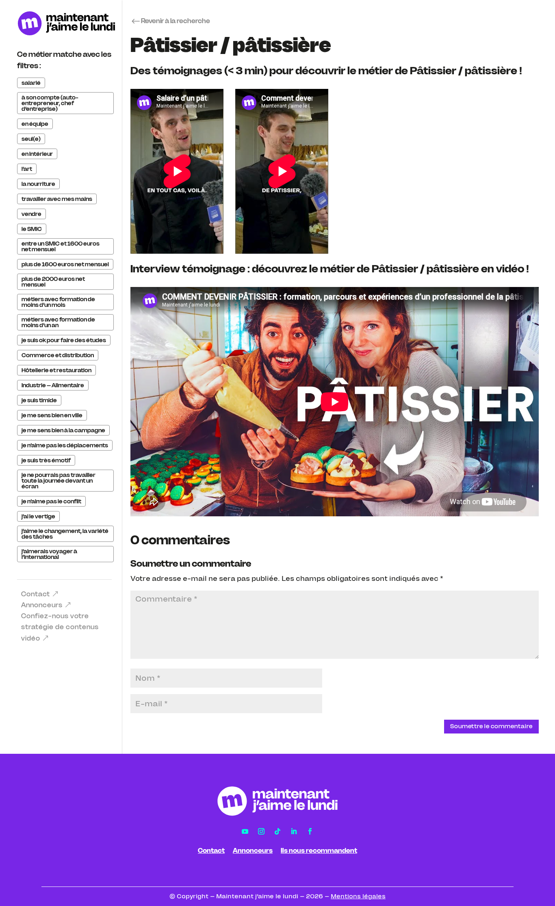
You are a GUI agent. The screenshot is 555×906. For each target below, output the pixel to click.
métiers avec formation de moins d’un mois (58, 302)
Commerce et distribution (58, 355)
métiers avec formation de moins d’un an (58, 322)
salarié (31, 82)
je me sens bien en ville (52, 415)
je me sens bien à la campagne (63, 430)
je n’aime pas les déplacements (65, 445)
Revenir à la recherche (175, 21)
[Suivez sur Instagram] (261, 831)
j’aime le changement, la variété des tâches (65, 533)
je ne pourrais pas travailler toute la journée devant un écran (58, 480)
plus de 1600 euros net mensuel (65, 264)
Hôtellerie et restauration (56, 370)
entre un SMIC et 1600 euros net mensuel (61, 246)
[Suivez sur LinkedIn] (293, 831)
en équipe (35, 123)
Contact (35, 594)
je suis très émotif (46, 460)
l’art (27, 169)
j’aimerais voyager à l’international (49, 554)
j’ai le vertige (38, 516)
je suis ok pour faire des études (64, 340)
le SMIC (32, 229)
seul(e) (31, 138)
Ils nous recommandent (319, 850)
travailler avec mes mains (57, 199)
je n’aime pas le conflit (51, 501)
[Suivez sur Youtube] (244, 831)
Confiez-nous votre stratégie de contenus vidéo (60, 627)
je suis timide (39, 400)
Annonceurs (42, 605)
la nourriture (38, 184)
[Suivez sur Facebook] (310, 831)
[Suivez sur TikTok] (277, 831)
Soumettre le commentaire (491, 726)
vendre (31, 214)
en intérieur (37, 153)
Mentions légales (358, 896)
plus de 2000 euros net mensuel (53, 281)
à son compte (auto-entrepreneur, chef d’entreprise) (50, 103)
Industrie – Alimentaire (53, 385)
